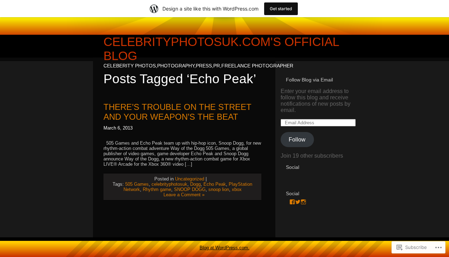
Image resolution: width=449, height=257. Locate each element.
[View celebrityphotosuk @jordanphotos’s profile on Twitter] (298, 202)
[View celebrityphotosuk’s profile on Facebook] (292, 202)
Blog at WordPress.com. (224, 247)
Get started (281, 8)
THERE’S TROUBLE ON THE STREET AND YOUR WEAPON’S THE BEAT (177, 111)
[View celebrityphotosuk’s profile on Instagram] (303, 202)
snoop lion (218, 189)
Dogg (195, 184)
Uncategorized (189, 179)
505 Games (137, 184)
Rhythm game (157, 189)
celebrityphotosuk (169, 184)
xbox (237, 189)
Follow (297, 140)
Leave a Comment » (184, 194)
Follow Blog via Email (309, 80)
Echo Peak (214, 184)
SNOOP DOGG (190, 189)
